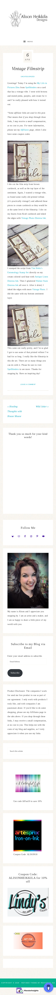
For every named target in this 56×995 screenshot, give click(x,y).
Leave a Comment (28, 384)
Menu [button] (30, 41)
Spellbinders (31, 87)
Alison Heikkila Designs (28, 19)
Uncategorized (28, 76)
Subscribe (15, 673)
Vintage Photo (38, 289)
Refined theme (29, 983)
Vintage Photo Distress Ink (33, 218)
